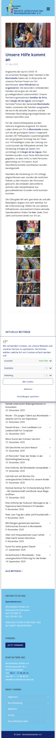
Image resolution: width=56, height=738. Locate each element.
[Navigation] (48, 9)
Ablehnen (28, 389)
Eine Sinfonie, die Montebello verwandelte (26, 467)
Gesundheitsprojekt (18, 721)
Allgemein (13, 696)
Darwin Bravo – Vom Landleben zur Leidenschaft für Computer (23, 429)
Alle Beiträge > (14, 571)
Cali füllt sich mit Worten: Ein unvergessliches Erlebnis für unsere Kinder (27, 478)
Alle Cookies (28, 381)
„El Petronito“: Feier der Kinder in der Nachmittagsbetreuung (24, 457)
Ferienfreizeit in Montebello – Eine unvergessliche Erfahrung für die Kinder (25, 557)
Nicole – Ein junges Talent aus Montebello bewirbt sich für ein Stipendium (27, 417)
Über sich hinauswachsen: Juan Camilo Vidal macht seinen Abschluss (24, 536)
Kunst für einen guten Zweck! (20, 546)
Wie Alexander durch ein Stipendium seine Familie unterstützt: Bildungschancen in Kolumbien (26, 404)
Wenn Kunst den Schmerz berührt (22, 439)
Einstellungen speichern (28, 396)
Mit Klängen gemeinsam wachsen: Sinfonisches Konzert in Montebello (23, 525)
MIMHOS (12, 709)
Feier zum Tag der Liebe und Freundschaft (27, 514)
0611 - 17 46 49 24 (19, 673)
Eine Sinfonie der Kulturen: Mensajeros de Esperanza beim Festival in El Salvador (26, 504)
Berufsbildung (15, 702)
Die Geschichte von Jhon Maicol (21, 447)
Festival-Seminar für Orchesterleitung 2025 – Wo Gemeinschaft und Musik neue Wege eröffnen (27, 491)
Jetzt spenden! (15, 645)
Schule (11, 715)
